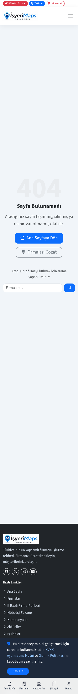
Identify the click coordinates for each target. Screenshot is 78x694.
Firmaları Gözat (42, 252)
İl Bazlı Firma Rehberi (23, 605)
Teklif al (38, 3)
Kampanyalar (17, 619)
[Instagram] (24, 571)
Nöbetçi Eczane (19, 612)
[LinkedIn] (33, 571)
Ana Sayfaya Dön (42, 238)
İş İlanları (14, 634)
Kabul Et (18, 671)
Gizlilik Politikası (52, 655)
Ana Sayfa (14, 591)
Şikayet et (56, 3)
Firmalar (13, 598)
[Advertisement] (39, 483)
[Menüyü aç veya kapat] (70, 16)
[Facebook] (6, 571)
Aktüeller (14, 626)
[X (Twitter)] (15, 571)
